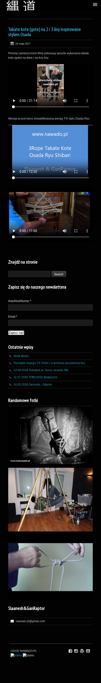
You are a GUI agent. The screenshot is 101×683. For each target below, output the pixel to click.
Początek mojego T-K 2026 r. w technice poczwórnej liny (49, 363)
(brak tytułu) (21, 356)
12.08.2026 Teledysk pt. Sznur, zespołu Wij (41, 370)
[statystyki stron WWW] (16, 655)
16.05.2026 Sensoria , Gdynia (33, 384)
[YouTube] (88, 651)
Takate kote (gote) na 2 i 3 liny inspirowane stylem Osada (44, 31)
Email (12, 316)
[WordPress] (82, 651)
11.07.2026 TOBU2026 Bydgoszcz (36, 377)
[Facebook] (70, 651)
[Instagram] (76, 651)
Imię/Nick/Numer (19, 301)
